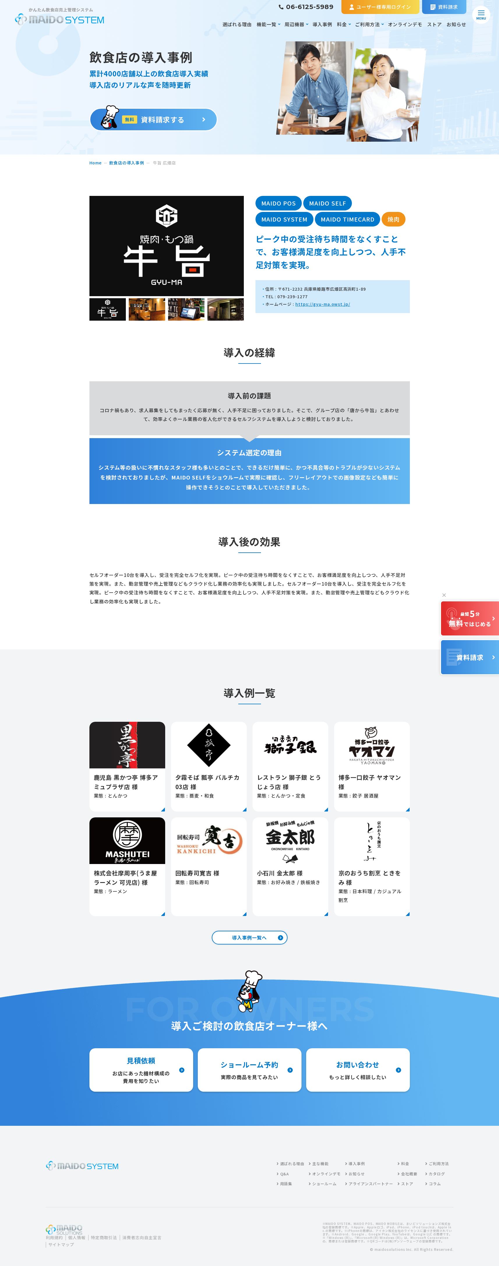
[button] (107, 309)
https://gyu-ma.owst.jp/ (322, 304)
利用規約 (54, 1237)
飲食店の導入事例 (126, 163)
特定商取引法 (104, 1237)
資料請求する (155, 119)
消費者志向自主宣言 (142, 1237)
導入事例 (322, 24)
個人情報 (77, 1237)
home (95, 163)
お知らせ (456, 24)
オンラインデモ (405, 24)
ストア (434, 24)
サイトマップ (61, 1244)
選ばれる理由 (237, 24)
